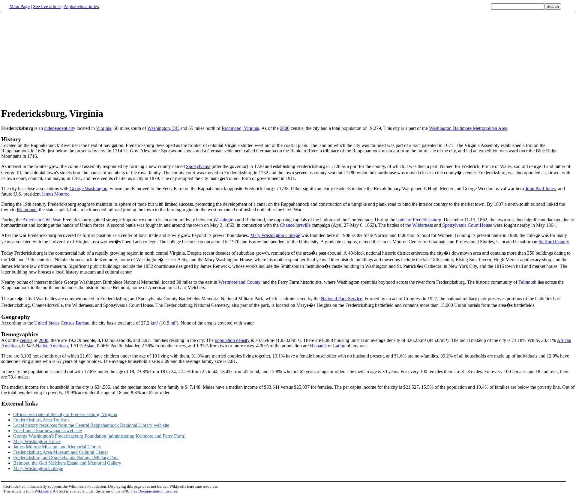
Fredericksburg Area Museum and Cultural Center (60, 452)
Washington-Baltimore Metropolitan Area (468, 128)
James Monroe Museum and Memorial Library (57, 446)
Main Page (19, 6)
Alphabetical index (81, 6)
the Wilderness (419, 225)
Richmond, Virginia (240, 128)
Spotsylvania (198, 166)
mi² (173, 322)
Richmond (27, 209)
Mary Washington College (275, 235)
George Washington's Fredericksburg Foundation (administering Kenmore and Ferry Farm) (99, 436)
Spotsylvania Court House (467, 225)
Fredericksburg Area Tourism (41, 419)
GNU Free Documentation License (149, 491)
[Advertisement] (288, 60)
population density (232, 340)
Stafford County (553, 241)
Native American (52, 345)
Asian (88, 345)
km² (154, 322)
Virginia (103, 128)
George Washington (88, 188)
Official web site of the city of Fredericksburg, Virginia (65, 414)
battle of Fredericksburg (418, 219)
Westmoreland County (239, 282)
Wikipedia (42, 491)
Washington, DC (163, 128)
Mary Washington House (37, 441)
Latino (339, 345)
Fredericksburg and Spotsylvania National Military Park (66, 457)
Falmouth (527, 282)
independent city (59, 128)
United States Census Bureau (61, 322)
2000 (285, 128)
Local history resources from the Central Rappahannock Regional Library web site (91, 425)
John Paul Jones (540, 188)
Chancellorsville (295, 225)
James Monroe (55, 193)
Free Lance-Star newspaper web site (47, 430)
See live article (47, 6)
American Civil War (41, 219)
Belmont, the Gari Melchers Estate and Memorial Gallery (67, 463)
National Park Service (341, 298)
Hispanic (318, 345)
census (26, 340)
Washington (224, 219)
